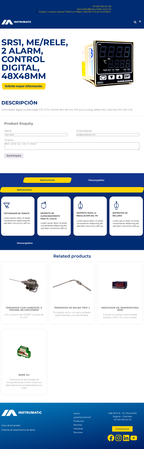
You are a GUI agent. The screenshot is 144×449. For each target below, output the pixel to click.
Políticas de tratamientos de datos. (18, 430)
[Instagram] (118, 437)
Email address (84, 131)
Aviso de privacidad (10, 425)
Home (76, 413)
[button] (140, 21)
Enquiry (9, 140)
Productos (78, 421)
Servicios (77, 425)
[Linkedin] (126, 437)
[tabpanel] (72, 216)
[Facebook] (110, 437)
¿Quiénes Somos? (82, 417)
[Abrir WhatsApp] (137, 442)
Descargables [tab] (96, 180)
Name (8, 131)
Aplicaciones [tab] (47, 180)
